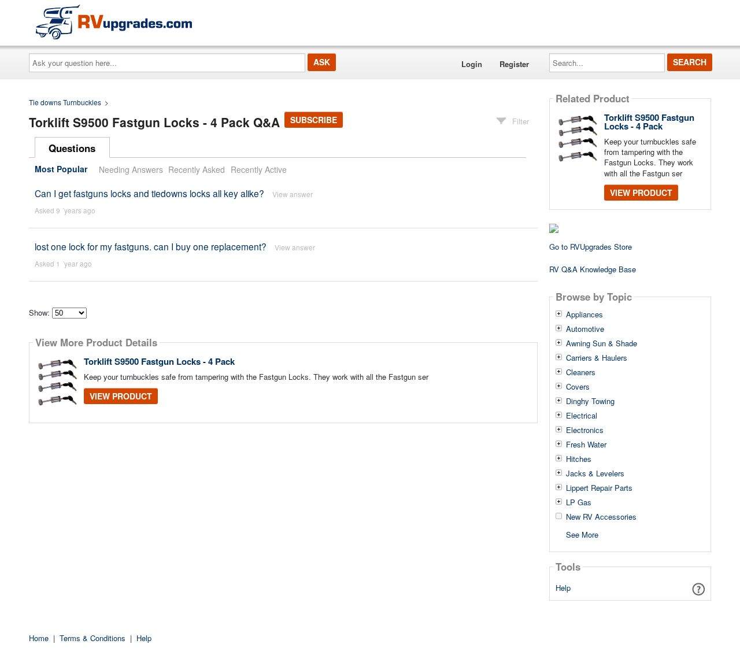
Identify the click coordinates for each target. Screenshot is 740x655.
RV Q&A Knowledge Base (592, 269)
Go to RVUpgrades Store (590, 246)
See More (582, 534)
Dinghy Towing (590, 401)
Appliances (584, 314)
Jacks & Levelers (595, 473)
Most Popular (61, 169)
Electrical (581, 416)
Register (514, 63)
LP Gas (578, 502)
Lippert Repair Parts (599, 488)
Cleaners (580, 372)
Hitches (578, 459)
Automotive (585, 329)
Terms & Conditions (92, 637)
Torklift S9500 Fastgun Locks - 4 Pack (159, 361)
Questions (72, 148)
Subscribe (313, 119)
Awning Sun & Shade (601, 343)
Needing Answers (131, 169)
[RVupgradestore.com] (114, 21)
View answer (292, 194)
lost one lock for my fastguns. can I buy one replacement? (151, 246)
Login (471, 63)
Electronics (585, 430)
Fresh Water (586, 445)
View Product (121, 396)
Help (563, 587)
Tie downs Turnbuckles (65, 102)
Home (39, 637)
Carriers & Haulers (596, 358)
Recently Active (259, 169)
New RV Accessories (601, 517)
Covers (578, 387)
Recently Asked (196, 169)
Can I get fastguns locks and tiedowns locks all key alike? (149, 193)
